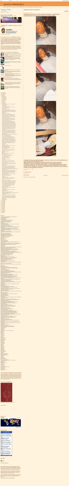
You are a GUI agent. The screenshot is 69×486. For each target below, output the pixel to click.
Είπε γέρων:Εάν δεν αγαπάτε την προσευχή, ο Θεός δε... (9, 125)
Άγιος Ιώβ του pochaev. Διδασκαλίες (5, 221)
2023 (2, 200)
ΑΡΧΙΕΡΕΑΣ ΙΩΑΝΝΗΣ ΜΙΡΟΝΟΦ (5, 231)
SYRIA (1, 363)
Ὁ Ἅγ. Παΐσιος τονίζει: (4, 148)
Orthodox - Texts (3, 354)
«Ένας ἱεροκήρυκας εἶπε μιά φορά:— (6, 113)
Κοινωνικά (2, 268)
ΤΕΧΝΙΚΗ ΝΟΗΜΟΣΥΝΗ (4, 318)
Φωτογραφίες (2, 327)
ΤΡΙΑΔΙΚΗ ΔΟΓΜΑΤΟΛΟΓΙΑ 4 (5, 147)
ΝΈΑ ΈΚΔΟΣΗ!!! (4, 105)
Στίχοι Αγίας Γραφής (3, 309)
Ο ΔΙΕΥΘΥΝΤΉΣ (4, 188)
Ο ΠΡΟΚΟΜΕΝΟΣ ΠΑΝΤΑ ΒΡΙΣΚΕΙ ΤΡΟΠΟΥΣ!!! (8, 184)
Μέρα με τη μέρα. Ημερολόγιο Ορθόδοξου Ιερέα (7, 271)
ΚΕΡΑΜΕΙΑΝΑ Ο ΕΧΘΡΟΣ (4, 266)
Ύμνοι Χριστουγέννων (4, 325)
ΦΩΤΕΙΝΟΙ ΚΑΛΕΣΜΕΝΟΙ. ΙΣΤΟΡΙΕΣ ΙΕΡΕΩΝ (7, 326)
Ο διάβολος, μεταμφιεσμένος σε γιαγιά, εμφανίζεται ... (8, 119)
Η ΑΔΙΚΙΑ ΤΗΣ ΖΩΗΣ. (7, 65)
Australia (2, 329)
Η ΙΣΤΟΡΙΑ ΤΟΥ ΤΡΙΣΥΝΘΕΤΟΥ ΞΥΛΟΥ (6, 77)
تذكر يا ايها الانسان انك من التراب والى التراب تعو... (8, 155)
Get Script (3, 455)
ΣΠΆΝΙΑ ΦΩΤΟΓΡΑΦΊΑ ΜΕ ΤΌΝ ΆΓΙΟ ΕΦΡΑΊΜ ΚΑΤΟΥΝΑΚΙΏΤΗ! (10, 192)
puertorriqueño (3, 358)
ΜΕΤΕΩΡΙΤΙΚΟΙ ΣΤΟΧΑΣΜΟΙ (4, 272)
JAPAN (2, 347)
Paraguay (2, 355)
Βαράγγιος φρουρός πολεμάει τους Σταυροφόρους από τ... (9, 110)
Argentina (2, 328)
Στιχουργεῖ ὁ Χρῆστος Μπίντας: (5, 174)
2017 (2, 205)
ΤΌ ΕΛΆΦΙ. (3, 152)
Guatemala (2, 342)
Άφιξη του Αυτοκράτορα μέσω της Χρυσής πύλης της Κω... (9, 140)
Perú (1, 356)
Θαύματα (2, 255)
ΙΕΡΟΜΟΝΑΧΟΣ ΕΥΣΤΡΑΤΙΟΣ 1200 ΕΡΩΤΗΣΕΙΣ (7, 258)
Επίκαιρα (2, 246)
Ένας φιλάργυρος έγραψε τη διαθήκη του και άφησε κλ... (9, 145)
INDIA (1, 344)
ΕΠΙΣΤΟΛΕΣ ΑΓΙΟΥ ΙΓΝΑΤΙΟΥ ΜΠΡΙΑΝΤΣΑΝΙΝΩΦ (7, 247)
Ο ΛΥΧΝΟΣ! (3, 144)
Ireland (2, 345)
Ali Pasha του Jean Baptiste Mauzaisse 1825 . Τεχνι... (8, 128)
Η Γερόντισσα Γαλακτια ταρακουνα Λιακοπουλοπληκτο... (9, 132)
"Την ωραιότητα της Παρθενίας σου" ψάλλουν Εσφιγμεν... (9, 137)
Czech (1, 336)
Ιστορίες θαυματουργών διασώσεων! (5, 259)
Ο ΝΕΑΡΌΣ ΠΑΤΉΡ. (4, 108)
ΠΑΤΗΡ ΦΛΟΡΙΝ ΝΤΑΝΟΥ (4, 295)
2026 (2, 94)
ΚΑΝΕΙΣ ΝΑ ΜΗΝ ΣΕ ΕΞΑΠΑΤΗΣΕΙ (5, 263)
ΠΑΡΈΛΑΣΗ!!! (4, 198)
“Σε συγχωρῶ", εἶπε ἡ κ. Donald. (6, 109)
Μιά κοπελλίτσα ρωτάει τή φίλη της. (6, 157)
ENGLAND (2, 339)
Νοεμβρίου (3, 97)
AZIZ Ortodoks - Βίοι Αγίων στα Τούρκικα (6, 330)
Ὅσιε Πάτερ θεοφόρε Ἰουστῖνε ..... (6, 106)
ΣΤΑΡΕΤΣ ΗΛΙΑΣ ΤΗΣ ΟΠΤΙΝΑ (5, 308)
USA (1, 365)
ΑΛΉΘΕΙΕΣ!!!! (3, 158)
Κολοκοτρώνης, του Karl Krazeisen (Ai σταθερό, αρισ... (8, 131)
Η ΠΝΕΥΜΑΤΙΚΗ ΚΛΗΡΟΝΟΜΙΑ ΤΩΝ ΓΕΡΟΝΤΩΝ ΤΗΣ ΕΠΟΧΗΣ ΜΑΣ (10, 252)
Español (2, 340)
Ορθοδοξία (2, 285)
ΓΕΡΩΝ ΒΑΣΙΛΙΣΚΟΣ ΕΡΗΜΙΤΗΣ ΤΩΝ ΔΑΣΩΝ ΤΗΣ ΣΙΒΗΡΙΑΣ (9, 241)
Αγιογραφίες (2, 218)
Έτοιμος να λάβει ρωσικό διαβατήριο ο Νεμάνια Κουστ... (8, 161)
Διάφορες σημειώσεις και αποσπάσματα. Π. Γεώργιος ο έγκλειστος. (10, 243)
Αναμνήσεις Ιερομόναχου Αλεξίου (5, 225)
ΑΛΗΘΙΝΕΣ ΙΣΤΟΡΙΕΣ (4, 223)
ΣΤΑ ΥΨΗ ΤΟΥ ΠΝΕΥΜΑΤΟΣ (4, 307)
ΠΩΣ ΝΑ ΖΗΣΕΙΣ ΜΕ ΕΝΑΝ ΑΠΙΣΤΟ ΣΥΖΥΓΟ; (7, 302)
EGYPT (2, 338)
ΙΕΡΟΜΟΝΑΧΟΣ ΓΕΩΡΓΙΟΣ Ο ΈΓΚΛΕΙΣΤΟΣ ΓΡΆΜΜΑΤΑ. (8, 257)
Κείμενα (2, 265)
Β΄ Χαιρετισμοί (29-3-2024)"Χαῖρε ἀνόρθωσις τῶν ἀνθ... (8, 165)
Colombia (2, 335)
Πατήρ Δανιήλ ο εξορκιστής (4, 290)
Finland (2, 341)
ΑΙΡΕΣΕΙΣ (2, 222)
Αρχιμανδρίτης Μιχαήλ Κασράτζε (5, 234)
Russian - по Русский (4, 359)
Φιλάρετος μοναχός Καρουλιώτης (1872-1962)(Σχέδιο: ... (9, 197)
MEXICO (2, 350)
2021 (2, 202)
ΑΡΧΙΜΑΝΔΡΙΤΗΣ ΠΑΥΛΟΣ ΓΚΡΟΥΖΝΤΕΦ (6, 235)
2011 (2, 210)
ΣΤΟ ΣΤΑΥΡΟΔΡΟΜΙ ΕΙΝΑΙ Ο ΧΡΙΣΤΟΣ (6, 310)
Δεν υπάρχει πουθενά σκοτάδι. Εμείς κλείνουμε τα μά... (8, 130)
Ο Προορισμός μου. (4, 129)
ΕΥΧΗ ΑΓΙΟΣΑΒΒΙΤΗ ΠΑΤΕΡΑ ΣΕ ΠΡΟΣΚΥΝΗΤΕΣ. (12, 78)
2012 (2, 209)
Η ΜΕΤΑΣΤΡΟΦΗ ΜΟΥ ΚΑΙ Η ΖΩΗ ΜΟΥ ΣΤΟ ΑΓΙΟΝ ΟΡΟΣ (9, 251)
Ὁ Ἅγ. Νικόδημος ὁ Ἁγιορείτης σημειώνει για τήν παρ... (8, 142)
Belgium (2, 331)
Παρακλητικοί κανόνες (4, 287)
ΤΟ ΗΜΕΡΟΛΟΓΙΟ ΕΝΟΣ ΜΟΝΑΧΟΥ (6, 319)
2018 (2, 204)
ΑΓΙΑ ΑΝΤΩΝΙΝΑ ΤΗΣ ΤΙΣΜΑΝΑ (5, 217)
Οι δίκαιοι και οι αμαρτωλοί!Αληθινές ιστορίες (7, 281)
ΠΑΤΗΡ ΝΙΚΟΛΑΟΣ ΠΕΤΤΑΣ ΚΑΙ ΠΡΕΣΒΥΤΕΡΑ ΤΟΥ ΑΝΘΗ (9, 293)
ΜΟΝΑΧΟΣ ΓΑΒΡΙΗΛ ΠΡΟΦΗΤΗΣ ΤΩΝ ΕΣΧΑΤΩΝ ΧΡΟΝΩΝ (9, 274)
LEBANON (2, 349)
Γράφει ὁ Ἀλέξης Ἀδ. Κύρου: (5, 151)
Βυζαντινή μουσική (3, 240)
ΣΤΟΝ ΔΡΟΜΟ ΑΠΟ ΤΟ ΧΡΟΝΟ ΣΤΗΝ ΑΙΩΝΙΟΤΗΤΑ (8, 311)
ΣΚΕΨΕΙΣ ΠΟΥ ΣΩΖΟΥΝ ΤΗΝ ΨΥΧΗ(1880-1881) (7, 306)
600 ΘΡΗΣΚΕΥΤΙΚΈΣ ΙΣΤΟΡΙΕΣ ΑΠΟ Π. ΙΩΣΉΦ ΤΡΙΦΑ (8, 216)
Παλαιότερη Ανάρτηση (65, 175)
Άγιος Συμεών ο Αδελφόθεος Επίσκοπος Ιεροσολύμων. (12, 86)
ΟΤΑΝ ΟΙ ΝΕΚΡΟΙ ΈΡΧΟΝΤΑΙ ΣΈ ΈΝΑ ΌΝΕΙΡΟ (7, 286)
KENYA (2, 348)
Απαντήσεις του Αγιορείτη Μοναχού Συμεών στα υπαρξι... (9, 126)
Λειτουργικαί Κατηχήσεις (4, 269)
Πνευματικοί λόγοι (3, 297)
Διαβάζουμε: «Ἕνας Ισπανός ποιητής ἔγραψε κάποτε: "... (9, 114)
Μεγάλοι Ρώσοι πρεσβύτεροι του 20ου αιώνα (7, 270)
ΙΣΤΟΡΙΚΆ (2, 261)
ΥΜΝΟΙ (2, 324)
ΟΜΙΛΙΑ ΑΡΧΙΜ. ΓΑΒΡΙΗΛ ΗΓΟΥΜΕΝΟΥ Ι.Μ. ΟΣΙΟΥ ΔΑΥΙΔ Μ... (9, 134)
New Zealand (2, 351)
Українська (2, 368)
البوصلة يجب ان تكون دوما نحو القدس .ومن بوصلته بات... (8, 149)
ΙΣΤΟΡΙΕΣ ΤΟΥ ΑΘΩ (3, 260)
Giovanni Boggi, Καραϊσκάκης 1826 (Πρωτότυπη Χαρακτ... (9, 123)
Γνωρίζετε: (2, 242)
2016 (2, 206)
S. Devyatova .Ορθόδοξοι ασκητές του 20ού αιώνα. (7, 360)
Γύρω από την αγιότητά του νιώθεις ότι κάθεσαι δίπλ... (8, 166)
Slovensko (2, 361)
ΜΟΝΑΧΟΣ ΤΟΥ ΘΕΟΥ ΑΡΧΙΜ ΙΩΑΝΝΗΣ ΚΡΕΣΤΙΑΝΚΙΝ (8, 276)
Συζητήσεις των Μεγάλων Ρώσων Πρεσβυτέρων (7, 313)
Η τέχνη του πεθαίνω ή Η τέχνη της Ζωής (6, 253)
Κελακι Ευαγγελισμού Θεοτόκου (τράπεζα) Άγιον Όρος (8, 171)
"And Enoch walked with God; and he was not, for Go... (8, 183)
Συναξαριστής (2, 315)
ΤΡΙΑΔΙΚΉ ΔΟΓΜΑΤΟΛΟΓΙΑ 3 (5, 193)
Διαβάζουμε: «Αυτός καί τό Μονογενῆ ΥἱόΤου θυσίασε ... (9, 141)
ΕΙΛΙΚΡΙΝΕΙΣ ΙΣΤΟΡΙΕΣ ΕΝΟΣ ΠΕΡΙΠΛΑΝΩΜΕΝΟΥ (8, 244)
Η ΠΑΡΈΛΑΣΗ (4, 194)
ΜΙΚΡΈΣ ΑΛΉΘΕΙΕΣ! (4, 112)
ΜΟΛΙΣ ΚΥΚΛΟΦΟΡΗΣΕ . (5, 190)
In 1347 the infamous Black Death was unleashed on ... (8, 178)
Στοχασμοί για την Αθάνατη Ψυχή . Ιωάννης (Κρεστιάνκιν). (8, 312)
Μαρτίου (3, 103)
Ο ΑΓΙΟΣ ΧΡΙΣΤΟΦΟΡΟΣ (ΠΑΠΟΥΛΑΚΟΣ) (6, 277)
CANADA (2, 333)
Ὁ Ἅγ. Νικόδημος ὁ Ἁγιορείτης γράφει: (6, 154)
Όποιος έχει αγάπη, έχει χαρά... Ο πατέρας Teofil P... (8, 115)
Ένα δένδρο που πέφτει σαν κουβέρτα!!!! (7, 191)
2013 (2, 208)
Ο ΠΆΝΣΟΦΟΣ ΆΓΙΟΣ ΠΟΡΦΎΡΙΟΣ (5, 280)
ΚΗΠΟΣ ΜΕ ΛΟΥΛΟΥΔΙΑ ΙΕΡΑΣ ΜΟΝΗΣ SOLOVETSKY (8, 267)
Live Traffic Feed (6, 432)
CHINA (2, 334)
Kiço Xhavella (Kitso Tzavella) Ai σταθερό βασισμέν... (8, 122)
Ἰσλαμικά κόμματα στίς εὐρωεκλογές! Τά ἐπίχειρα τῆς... (8, 189)
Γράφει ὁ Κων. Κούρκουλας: (5, 107)
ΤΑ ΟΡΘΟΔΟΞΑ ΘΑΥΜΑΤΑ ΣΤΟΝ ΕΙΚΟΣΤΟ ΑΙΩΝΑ (7, 317)
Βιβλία (1, 238)
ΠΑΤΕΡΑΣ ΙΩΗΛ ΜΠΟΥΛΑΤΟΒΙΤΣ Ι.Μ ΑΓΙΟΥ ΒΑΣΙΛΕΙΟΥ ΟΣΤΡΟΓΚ (10, 288)
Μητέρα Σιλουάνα (3, 273)
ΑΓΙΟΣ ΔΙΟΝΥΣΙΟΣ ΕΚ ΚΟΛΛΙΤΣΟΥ (5, 220)
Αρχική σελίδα (45, 175)
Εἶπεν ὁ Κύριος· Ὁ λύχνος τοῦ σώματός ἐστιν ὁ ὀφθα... (8, 187)
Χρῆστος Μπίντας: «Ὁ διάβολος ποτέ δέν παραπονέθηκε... (9, 163)
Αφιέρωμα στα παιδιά (3, 237)
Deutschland (2, 337)
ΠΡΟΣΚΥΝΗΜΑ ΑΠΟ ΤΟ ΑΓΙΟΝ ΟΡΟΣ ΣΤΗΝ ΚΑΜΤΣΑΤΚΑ (8, 301)
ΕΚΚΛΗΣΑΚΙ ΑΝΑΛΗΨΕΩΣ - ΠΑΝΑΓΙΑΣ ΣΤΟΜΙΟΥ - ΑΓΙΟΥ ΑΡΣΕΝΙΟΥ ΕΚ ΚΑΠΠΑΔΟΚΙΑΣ (13, 73)
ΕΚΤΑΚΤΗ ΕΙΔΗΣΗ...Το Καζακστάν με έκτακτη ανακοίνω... (9, 181)
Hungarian (2, 343)
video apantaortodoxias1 (4, 366)
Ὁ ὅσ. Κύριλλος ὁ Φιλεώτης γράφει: (6, 175)
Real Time (6, 455)
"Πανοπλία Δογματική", (5, 164)
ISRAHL (2, 346)
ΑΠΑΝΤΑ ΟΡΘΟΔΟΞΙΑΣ (13, 4)
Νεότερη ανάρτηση (26, 175)
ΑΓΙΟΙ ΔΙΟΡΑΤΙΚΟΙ (3, 219)
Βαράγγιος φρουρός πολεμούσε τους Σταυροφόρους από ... (9, 111)
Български (2, 367)
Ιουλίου (3, 100)
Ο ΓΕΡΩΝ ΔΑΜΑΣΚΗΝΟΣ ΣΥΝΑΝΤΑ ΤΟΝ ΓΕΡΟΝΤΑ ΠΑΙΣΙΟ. (13, 82)
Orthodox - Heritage (3, 353)
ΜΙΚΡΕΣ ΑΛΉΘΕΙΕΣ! (4, 133)
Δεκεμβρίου (3, 96)
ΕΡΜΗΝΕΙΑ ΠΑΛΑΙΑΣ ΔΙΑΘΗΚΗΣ (5, 248)
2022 (2, 201)
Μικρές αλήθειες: (4, 143)
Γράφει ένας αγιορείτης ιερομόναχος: (6, 120)
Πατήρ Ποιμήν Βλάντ (3, 294)
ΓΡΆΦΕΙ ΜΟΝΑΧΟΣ (4, 169)
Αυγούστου (3, 99)
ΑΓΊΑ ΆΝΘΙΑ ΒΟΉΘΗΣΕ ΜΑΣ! (5, 117)
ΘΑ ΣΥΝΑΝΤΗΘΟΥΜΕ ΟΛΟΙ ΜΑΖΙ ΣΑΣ (6, 254)
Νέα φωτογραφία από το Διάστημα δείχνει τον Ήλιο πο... (9, 167)
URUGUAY (2, 364)
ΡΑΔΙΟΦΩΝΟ (2, 303)
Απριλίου (3, 102)
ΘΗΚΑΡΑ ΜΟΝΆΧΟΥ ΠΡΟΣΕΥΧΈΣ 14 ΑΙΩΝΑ (7, 256)
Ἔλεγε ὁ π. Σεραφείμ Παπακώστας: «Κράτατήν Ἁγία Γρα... (9, 180)
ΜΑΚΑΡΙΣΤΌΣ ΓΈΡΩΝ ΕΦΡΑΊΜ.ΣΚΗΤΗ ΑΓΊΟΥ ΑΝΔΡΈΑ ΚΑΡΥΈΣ (10, 168)
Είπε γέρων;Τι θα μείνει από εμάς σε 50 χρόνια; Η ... (8, 160)
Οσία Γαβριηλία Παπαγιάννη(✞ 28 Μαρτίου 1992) (8, 177)
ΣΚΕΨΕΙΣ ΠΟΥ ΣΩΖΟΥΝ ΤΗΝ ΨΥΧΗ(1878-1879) (7, 305)
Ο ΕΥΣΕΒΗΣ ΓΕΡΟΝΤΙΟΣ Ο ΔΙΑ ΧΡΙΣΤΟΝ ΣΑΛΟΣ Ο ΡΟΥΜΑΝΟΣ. (9, 279)
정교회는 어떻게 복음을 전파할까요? (6, 135)
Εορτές (2, 245)
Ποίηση (2, 298)
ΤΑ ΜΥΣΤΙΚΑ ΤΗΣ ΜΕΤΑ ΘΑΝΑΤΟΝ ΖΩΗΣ (6, 316)
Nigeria (2, 352)
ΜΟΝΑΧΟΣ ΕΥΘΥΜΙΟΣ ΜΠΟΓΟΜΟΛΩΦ (6, 275)
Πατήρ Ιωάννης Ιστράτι (4, 292)
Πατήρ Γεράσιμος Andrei (4, 289)
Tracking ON (9, 455)
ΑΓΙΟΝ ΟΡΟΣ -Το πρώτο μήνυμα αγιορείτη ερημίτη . (8, 170)
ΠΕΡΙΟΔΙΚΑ (2, 296)
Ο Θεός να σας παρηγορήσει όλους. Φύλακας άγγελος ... (9, 195)
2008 (2, 212)
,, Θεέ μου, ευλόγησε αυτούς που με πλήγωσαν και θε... (9, 116)
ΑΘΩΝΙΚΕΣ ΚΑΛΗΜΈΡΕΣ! (5, 173)
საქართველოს (3, 369)
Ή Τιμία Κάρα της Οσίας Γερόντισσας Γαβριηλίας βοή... (8, 172)
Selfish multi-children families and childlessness (8, 138)
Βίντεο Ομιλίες (2, 239)
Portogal (2, 357)
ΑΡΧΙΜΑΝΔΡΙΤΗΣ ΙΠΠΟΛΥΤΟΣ (5, 233)
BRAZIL (2, 332)
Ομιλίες (2, 283)
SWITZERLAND (3, 362)
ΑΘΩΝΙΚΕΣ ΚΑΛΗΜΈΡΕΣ (5, 186)
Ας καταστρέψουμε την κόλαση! (5, 236)
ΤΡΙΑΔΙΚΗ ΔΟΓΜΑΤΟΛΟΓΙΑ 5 (5, 146)
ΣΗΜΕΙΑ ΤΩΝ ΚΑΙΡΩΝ (4, 304)
